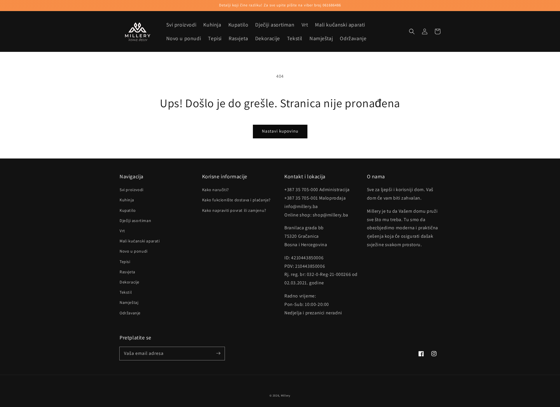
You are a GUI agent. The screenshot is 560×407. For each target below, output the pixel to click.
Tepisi (125, 261)
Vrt (122, 230)
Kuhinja (127, 199)
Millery (285, 395)
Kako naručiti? (215, 189)
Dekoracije (129, 282)
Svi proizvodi (132, 189)
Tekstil (126, 292)
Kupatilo (128, 210)
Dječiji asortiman (135, 220)
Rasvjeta (127, 271)
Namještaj (129, 302)
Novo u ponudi (134, 251)
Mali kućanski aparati (140, 241)
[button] (411, 31)
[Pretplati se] (218, 353)
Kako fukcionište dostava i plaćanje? (236, 199)
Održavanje (130, 313)
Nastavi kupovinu (280, 131)
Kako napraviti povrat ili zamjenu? (234, 210)
